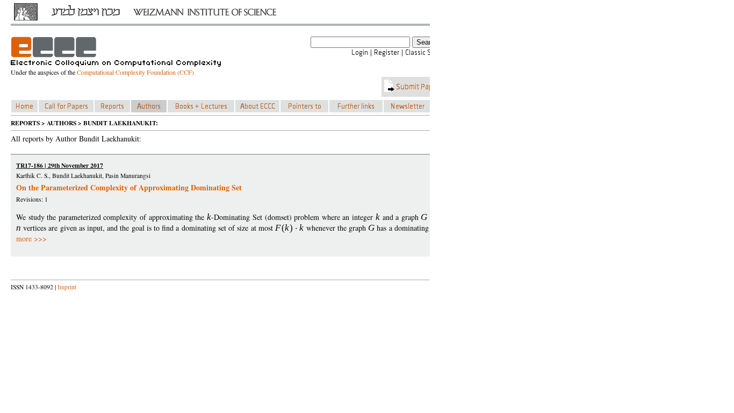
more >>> (31, 238)
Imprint (66, 287)
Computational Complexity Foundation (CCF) (135, 72)
